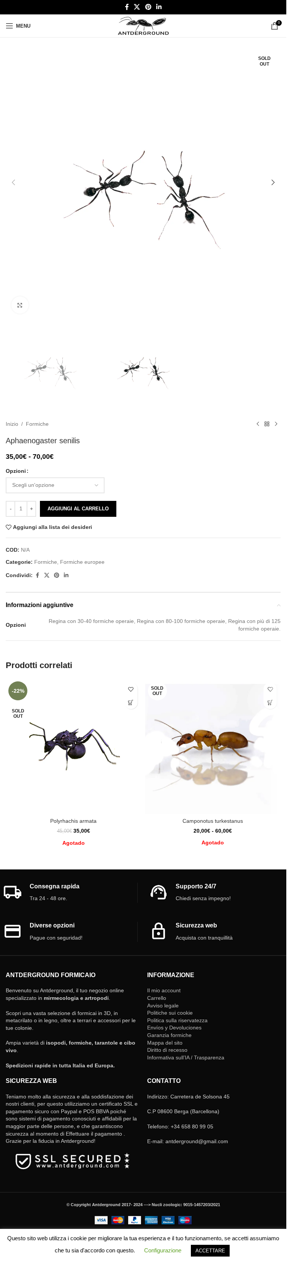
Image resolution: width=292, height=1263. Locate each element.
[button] (13, 182)
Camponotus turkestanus (212, 821)
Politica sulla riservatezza (177, 1020)
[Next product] (276, 423)
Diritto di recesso (167, 1050)
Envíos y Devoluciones (174, 1028)
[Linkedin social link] (159, 7)
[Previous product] (257, 423)
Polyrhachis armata (73, 821)
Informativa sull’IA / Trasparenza (185, 1057)
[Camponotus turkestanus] (213, 746)
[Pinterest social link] (148, 7)
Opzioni (16, 471)
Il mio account (164, 990)
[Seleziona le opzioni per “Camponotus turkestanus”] (270, 702)
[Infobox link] (70, 893)
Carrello (156, 998)
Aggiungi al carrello (78, 508)
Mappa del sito (164, 1043)
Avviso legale (163, 1006)
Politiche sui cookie (170, 1013)
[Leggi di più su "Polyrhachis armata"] (131, 702)
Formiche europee (82, 562)
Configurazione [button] (162, 1250)
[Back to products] (266, 423)
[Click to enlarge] (20, 305)
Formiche (37, 424)
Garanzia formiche (169, 1035)
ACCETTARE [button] (210, 1251)
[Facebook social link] (127, 7)
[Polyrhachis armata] (73, 746)
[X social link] (137, 7)
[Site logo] (143, 25)
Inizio (12, 424)
